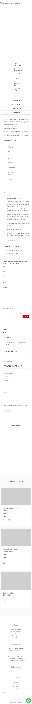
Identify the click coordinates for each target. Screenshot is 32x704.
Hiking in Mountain (16, 629)
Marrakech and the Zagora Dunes (10, 550)
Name (5, 392)
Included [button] (8, 337)
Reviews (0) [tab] (15, 113)
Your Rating (6, 376)
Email (5, 398)
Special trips (16, 581)
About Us (16, 682)
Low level (10, 147)
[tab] (16, 337)
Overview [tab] (16, 101)
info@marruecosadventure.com (16, 660)
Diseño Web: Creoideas (16, 702)
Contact (16, 688)
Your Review (7, 380)
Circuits (10, 179)
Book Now (8, 523)
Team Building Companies (8, 594)
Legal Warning (16, 684)
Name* (4, 266)
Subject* (5, 282)
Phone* (4, 276)
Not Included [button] (10, 351)
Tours (16, 496)
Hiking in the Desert (16, 631)
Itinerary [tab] (16, 105)
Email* (4, 271)
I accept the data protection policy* (13, 313)
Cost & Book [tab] (16, 109)
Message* (5, 287)
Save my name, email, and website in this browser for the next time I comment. (15, 406)
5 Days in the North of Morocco (11, 509)
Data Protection (16, 686)
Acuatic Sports (16, 636)
